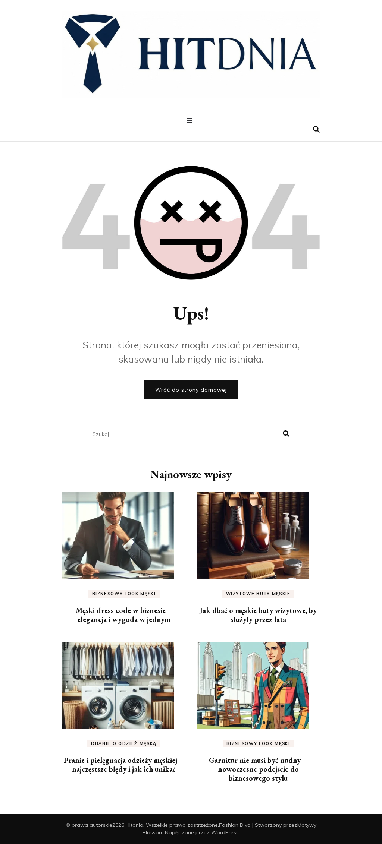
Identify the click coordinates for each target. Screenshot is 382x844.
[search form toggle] (316, 129)
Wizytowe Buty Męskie (258, 593)
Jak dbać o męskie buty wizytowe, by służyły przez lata (258, 615)
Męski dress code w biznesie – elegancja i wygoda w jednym (124, 615)
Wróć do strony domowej (191, 389)
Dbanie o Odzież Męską (124, 743)
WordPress (225, 832)
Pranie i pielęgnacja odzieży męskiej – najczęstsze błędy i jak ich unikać (124, 764)
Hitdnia (134, 825)
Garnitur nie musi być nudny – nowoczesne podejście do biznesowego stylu (258, 769)
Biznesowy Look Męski (124, 593)
